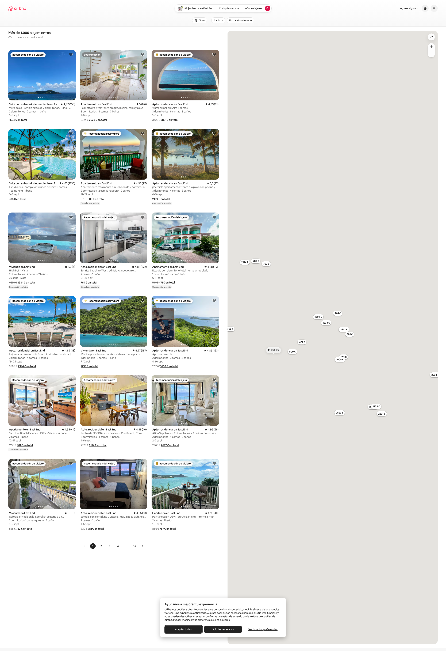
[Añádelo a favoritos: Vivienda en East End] (71, 217)
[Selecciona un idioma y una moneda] (425, 8)
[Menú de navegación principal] (434, 8)
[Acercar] (431, 46)
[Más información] (42, 37)
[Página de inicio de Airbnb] (17, 8)
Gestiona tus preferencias (263, 629)
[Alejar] (431, 53)
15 (134, 546)
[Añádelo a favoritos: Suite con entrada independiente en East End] (71, 54)
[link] (85, 546)
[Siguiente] (143, 546)
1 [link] (92, 546)
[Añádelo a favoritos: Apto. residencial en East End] (214, 54)
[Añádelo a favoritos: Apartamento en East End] (142, 54)
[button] (18, 120)
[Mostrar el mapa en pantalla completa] (431, 36)
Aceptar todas (183, 629)
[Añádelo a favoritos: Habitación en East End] (214, 463)
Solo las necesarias (223, 629)
